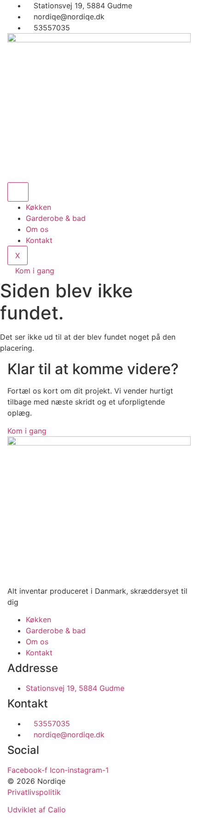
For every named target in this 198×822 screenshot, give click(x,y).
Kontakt (39, 240)
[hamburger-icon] (18, 192)
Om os (37, 229)
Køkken (38, 207)
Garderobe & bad (56, 218)
